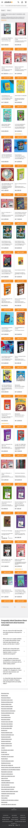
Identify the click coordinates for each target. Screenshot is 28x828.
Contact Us (22, 815)
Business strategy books (6, 704)
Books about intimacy (5, 719)
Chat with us (5, 815)
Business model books (6, 741)
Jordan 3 (3, 747)
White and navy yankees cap (7, 765)
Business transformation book (7, 734)
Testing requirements (5, 780)
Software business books (6, 739)
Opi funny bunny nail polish (7, 721)
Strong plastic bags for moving (7, 789)
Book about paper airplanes (7, 723)
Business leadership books (6, 732)
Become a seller (5, 819)
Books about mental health (6, 708)
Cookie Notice (23, 817)
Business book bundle (5, 737)
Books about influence (6, 697)
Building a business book (6, 745)
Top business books (5, 715)
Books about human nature (7, 700)
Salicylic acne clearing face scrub (8, 776)
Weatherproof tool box (6, 763)
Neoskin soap (4, 752)
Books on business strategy (7, 706)
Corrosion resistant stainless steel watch (9, 791)
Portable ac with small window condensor (10, 800)
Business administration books (7, 713)
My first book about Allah (6, 728)
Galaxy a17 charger (5, 795)
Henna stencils (4, 802)
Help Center (14, 815)
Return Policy (14, 823)
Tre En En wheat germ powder (7, 760)
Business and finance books (7, 702)
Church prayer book (5, 784)
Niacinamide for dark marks (6, 771)
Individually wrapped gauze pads (8, 793)
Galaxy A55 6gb (4, 778)
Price (8, 10)
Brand (2, 10)
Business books (4, 695)
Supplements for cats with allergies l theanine (10, 769)
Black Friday (23, 819)
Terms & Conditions (6, 817)
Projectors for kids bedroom (7, 774)
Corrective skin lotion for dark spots (8, 804)
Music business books (6, 717)
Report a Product (14, 819)
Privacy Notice (15, 817)
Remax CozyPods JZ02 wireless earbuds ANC (10, 767)
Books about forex (5, 693)
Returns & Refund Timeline (20, 821)
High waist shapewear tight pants (8, 787)
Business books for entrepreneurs (8, 710)
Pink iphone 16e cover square (7, 756)
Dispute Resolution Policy (7, 821)
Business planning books (6, 743)
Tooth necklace (4, 798)
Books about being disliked (7, 726)
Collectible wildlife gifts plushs (7, 782)
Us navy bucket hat (5, 754)
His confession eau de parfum (7, 750)
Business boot (4, 730)
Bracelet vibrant (4, 758)
